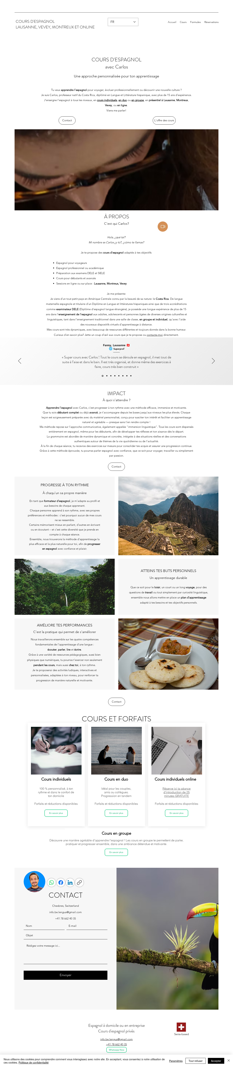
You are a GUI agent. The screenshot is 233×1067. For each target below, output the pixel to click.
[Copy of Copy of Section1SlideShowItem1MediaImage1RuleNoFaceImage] (118, 375)
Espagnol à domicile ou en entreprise (116, 1025)
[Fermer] (228, 1061)
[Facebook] (61, 882)
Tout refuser (196, 1061)
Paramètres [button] (176, 1061)
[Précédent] (19, 361)
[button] (183, 22)
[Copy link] (79, 882)
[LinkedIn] (70, 882)
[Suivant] (213, 361)
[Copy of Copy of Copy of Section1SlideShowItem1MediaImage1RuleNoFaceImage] (122, 375)
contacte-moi (155, 335)
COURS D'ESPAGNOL (35, 21)
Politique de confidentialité (34, 1062)
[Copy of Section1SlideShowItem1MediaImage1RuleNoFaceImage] (102, 375)
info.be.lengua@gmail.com (65, 912)
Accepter (216, 1061)
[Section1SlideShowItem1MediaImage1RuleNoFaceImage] (106, 376)
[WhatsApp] (51, 882)
